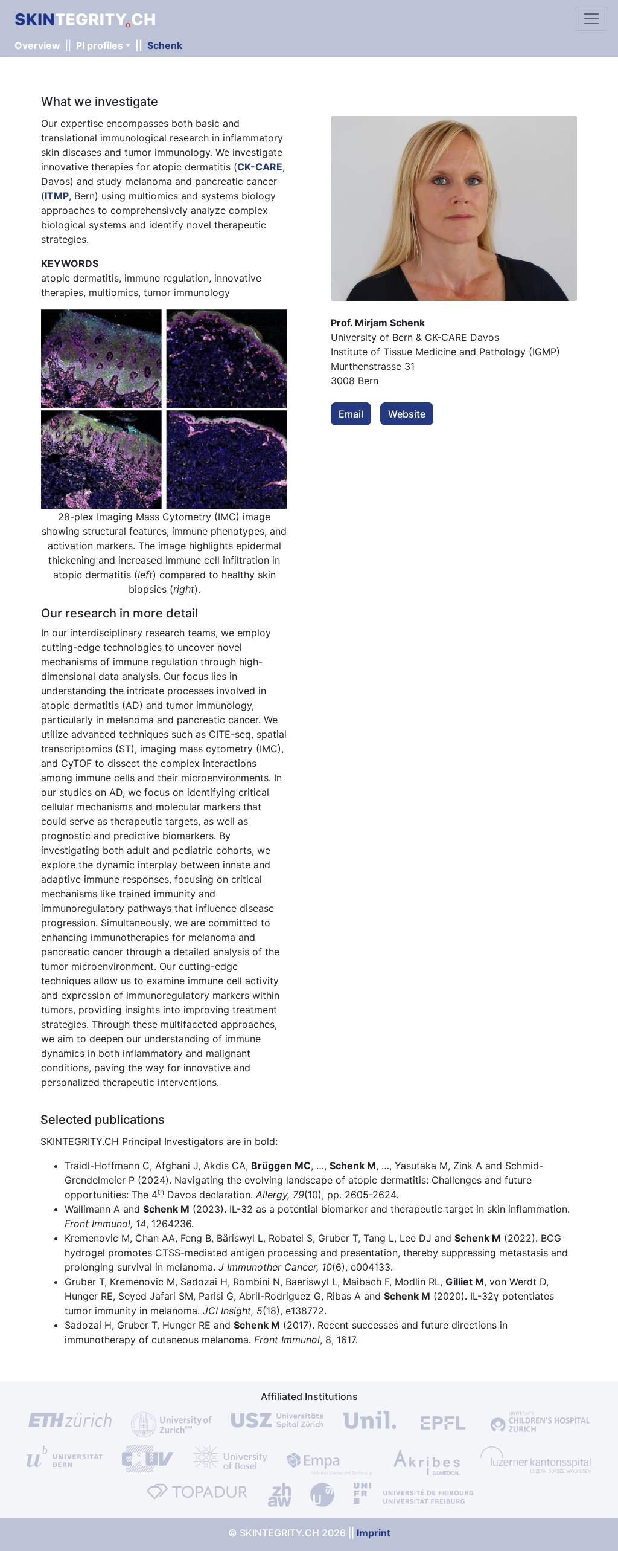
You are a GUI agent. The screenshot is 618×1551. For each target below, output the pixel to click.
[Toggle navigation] (591, 19)
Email (351, 414)
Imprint (373, 1533)
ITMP (57, 196)
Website (406, 414)
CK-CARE (259, 167)
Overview (37, 45)
